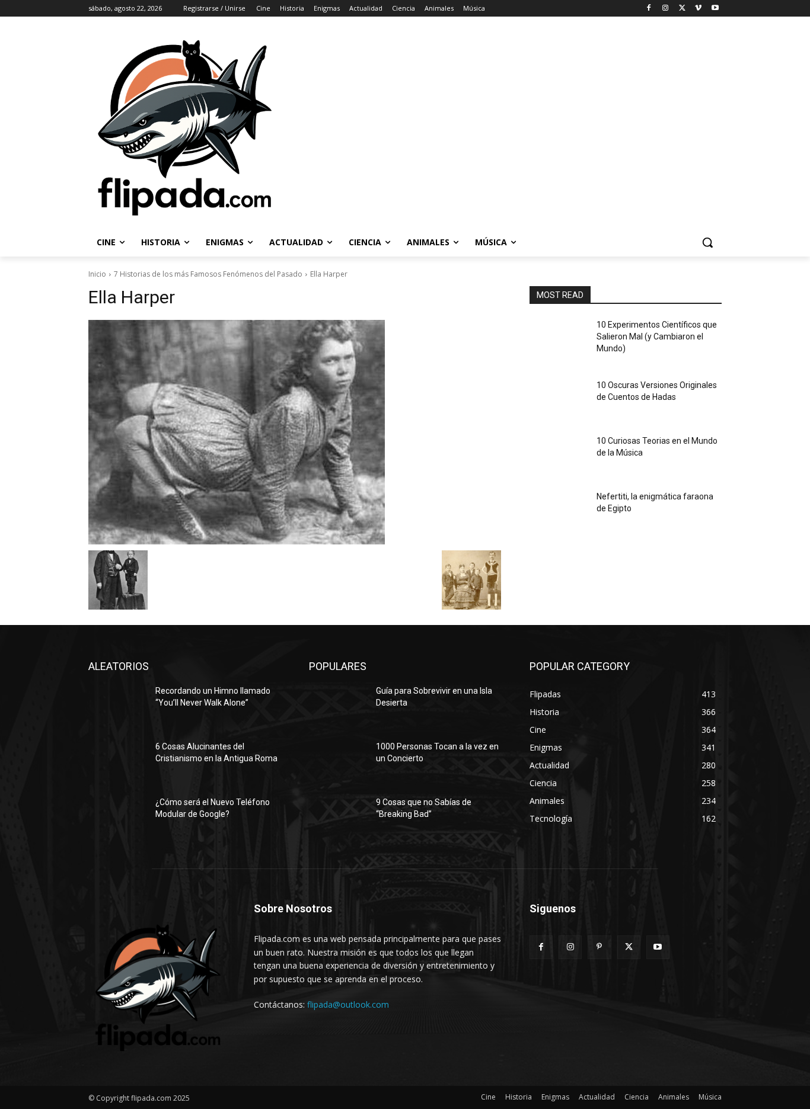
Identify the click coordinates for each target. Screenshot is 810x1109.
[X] (682, 8)
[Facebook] (649, 8)
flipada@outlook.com (348, 1004)
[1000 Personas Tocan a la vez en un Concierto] (337, 761)
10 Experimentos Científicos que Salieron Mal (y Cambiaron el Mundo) (657, 336)
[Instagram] (665, 8)
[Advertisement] (543, 127)
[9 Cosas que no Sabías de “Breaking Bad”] (337, 817)
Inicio (97, 274)
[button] (707, 242)
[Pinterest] (599, 947)
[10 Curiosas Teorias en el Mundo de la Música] (558, 455)
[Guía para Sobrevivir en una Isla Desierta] (337, 705)
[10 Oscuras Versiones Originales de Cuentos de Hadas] (558, 400)
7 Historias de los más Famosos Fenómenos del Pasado (208, 274)
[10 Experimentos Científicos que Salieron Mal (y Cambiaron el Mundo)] (558, 339)
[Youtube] (715, 8)
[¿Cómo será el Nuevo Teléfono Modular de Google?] (117, 817)
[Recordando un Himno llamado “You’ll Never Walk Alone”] (117, 705)
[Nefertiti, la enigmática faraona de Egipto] (558, 511)
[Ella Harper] (294, 432)
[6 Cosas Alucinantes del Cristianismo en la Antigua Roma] (117, 761)
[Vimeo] (698, 8)
